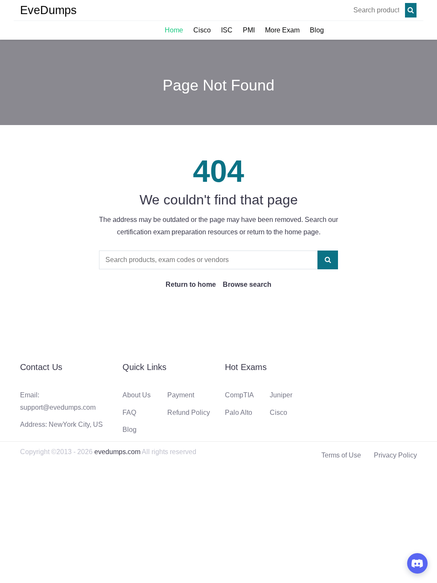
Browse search (247, 284)
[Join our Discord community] (417, 563)
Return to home (191, 284)
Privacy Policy (395, 455)
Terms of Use (341, 455)
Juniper (281, 395)
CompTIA (239, 395)
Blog (317, 30)
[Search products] (411, 10)
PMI (249, 30)
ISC (227, 30)
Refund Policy (188, 412)
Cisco (202, 30)
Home (174, 30)
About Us (136, 395)
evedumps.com (117, 451)
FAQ (129, 412)
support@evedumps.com (58, 407)
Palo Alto (238, 412)
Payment (180, 395)
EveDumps (48, 10)
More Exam (282, 30)
